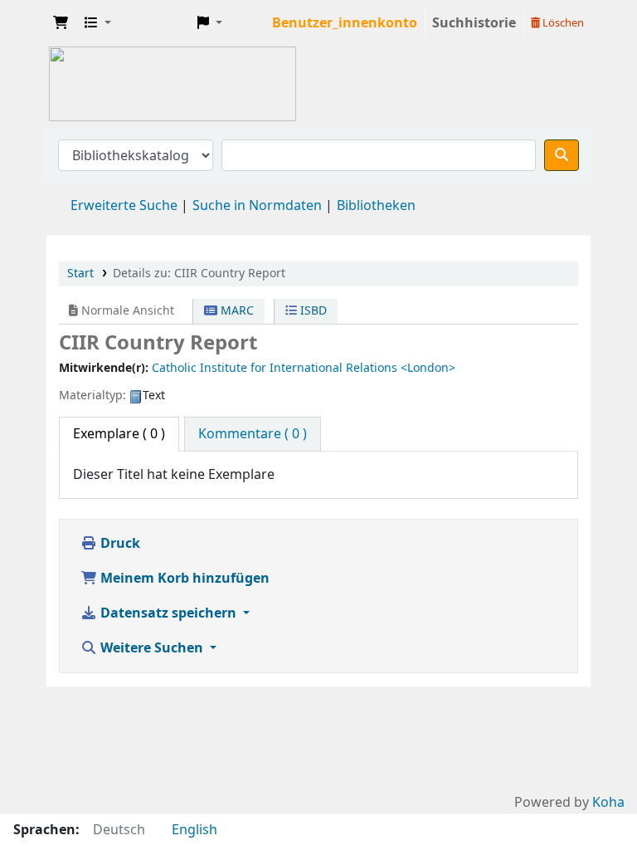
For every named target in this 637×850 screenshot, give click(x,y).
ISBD (312, 311)
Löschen (562, 23)
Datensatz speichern (168, 613)
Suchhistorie (474, 23)
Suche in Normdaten (257, 206)
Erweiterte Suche (124, 206)
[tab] (252, 434)
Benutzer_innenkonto (344, 23)
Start (80, 273)
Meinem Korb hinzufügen (183, 579)
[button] (60, 23)
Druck (118, 544)
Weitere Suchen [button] (152, 648)
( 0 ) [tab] (119, 434)
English (194, 830)
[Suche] (561, 155)
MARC (235, 311)
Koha (608, 803)
